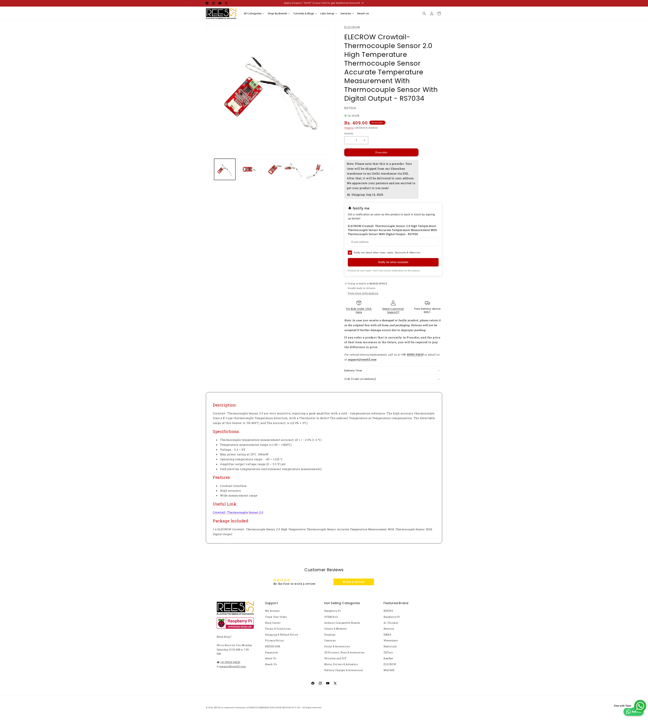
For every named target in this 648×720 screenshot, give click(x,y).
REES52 (388, 610)
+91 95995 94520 (230, 662)
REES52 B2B (272, 646)
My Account (272, 610)
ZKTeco (388, 652)
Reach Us (271, 664)
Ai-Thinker (391, 622)
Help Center (273, 622)
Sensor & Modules (335, 628)
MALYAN (389, 670)
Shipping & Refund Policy (281, 634)
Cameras (330, 640)
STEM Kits (331, 616)
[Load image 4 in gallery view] (293, 169)
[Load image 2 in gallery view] (247, 169)
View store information (363, 293)
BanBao (388, 658)
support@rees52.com (232, 666)
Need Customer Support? (393, 310)
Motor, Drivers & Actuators (341, 664)
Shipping (349, 127)
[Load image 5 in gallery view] (317, 169)
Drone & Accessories (337, 646)
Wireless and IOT (335, 658)
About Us (270, 658)
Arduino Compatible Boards (342, 622)
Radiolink (390, 646)
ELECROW (390, 664)
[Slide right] (332, 169)
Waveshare (391, 640)
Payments (271, 652)
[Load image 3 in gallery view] (270, 169)
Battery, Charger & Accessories (343, 670)
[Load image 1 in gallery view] (224, 169)
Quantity (348, 133)
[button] (424, 13)
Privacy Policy (274, 640)
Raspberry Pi (332, 610)
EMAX (387, 634)
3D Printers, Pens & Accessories (344, 652)
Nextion (389, 628)
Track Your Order (276, 616)
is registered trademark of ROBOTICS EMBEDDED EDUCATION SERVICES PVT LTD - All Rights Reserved (271, 707)
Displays (329, 634)
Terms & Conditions (278, 628)
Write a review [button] (353, 582)
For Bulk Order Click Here (359, 310)
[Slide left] (209, 169)
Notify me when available (393, 262)
